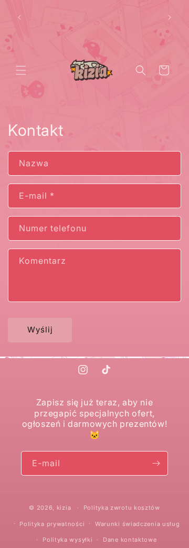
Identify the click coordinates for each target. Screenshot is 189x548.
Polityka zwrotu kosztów (121, 507)
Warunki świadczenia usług (137, 524)
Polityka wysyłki (67, 539)
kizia (64, 507)
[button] (21, 70)
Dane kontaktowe (130, 539)
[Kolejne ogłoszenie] (169, 17)
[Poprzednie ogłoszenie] (19, 17)
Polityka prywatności (52, 524)
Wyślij (40, 330)
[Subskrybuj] (155, 463)
